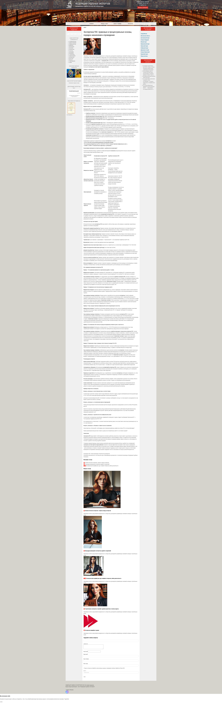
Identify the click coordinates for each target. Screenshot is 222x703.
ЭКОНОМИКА (71, 52)
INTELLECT (71, 59)
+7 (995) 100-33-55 (142, 3)
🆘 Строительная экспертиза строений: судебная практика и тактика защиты (101, 608)
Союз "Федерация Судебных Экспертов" (86, 686)
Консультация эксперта (148, 61)
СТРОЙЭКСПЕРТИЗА (72, 41)
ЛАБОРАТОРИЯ (71, 49)
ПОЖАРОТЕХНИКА (72, 55)
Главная (91, 23)
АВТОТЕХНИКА (71, 46)
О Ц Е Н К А (71, 50)
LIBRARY (85, 27)
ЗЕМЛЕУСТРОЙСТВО (72, 42)
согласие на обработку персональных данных (96, 668)
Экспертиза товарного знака (74, 82)
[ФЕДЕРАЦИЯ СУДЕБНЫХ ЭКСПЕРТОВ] (69, 7)
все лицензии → (70, 114)
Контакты (130, 23)
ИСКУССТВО (71, 58)
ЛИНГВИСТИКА (71, 57)
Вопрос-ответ (104, 23)
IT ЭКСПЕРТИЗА (72, 54)
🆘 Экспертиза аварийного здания (91, 630)
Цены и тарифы (117, 23)
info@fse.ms (142, 5)
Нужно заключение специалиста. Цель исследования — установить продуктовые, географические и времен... (149, 81)
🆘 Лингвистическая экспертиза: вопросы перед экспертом (96, 462)
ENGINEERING (71, 53)
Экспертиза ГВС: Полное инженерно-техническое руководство (97, 453)
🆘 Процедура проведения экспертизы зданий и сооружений (96, 464)
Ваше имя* (86, 654)
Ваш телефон (86, 658)
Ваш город (86, 663)
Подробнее (66, 699)
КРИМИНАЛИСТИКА (72, 44)
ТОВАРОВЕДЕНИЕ (72, 61)
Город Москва (144, 33)
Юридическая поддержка (74, 28)
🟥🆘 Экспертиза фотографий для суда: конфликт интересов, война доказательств (101, 465)
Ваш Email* (86, 651)
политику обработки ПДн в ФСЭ (118, 668)
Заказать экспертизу (143, 7)
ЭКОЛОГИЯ (71, 48)
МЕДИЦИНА (71, 45)
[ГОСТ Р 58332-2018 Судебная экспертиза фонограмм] (74, 97)
